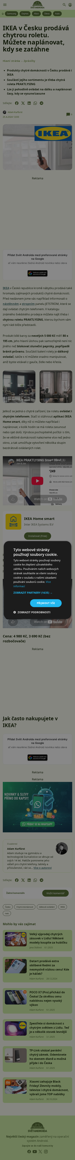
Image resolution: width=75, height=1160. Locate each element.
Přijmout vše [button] (46, 603)
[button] (37, 592)
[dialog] (37, 580)
